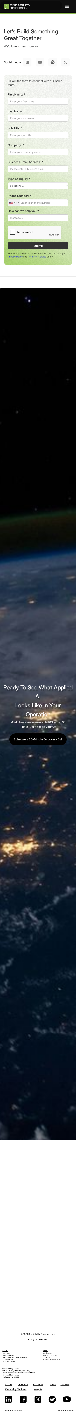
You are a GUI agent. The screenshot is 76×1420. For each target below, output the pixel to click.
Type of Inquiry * (19, 179)
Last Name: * (16, 111)
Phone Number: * (19, 196)
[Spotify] (52, 1399)
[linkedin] (8, 1399)
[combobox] (14, 202)
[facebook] (23, 1399)
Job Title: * (15, 128)
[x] (38, 1399)
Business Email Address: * (25, 162)
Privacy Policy (15, 256)
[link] (31, 5)
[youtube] (67, 1399)
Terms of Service (37, 256)
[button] (67, 6)
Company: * (16, 145)
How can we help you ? (23, 211)
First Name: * (16, 94)
